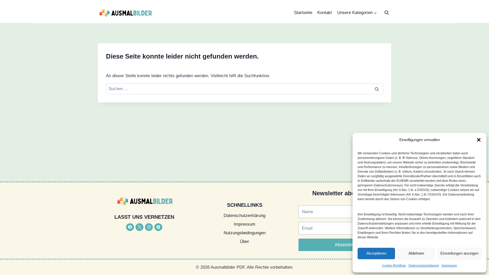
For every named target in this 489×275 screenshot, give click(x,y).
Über (244, 241)
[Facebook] (130, 227)
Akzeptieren (376, 253)
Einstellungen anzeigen (459, 253)
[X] (139, 227)
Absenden (345, 244)
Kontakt (324, 12)
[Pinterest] (158, 227)
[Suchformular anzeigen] (386, 12)
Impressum (449, 265)
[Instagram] (149, 227)
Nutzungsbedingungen (245, 232)
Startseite (303, 12)
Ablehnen (416, 253)
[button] (478, 139)
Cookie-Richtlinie (394, 265)
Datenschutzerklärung (424, 265)
